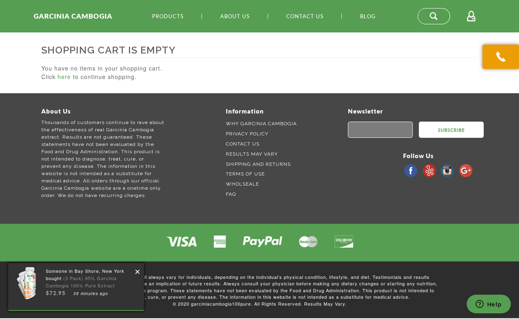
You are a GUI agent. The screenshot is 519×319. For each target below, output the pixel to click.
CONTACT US (243, 144)
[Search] (434, 16)
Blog (368, 16)
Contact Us (305, 16)
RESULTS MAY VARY (252, 154)
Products (168, 16)
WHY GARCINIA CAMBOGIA (261, 123)
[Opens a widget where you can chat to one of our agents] (488, 305)
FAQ (231, 194)
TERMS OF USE (245, 174)
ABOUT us (235, 16)
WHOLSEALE (242, 184)
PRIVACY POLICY (247, 134)
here (64, 77)
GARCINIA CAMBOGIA (73, 16)
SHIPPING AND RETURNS (258, 164)
